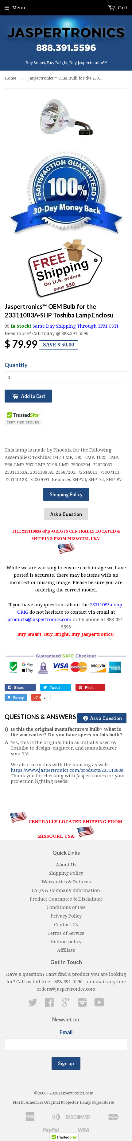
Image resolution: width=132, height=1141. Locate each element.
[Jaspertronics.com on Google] (66, 1004)
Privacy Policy (66, 916)
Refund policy (66, 941)
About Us (66, 865)
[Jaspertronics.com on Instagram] (82, 1004)
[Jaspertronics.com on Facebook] (49, 1004)
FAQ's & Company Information (66, 890)
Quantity (16, 365)
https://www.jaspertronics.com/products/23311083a (67, 770)
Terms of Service (66, 933)
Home (10, 78)
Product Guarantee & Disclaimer (66, 899)
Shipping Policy (66, 494)
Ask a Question (66, 514)
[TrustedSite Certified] (23, 417)
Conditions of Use (66, 907)
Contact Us (66, 924)
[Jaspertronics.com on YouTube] (99, 1004)
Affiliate (66, 950)
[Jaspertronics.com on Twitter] (32, 1004)
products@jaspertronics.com (39, 619)
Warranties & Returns (66, 882)
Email (66, 1032)
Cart (122, 7)
